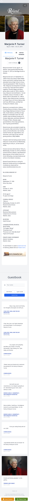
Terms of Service (18, 495)
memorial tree (22, 246)
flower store (21, 247)
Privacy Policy (10, 495)
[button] (14, 465)
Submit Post (14, 295)
